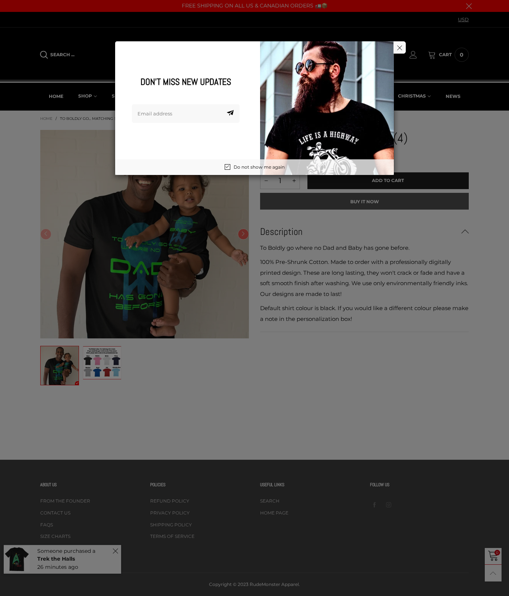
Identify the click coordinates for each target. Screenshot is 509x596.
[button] (230, 113)
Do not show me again (259, 167)
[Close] (399, 47)
